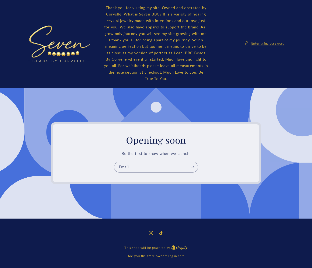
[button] (264, 43)
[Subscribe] (193, 167)
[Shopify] (179, 248)
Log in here (176, 256)
